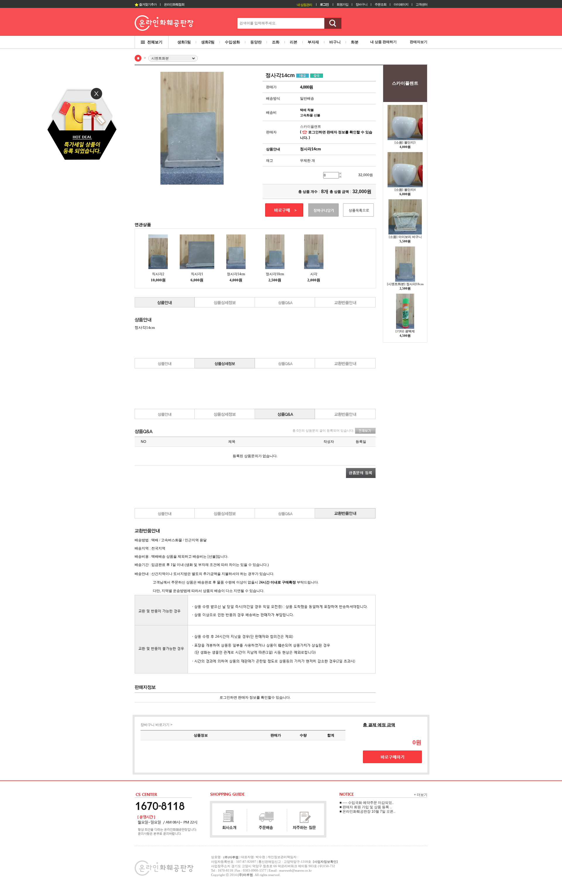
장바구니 (361, 4)
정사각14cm (236, 274)
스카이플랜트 (310, 127)
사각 (313, 274)
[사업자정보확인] (325, 861)
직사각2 (158, 274)
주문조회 (380, 4)
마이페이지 (401, 4)
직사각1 (197, 274)
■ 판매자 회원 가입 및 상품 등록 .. (366, 807)
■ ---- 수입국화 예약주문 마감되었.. (367, 803)
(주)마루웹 (245, 875)
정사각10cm (275, 274)
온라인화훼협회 (174, 4)
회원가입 (342, 4)
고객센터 (421, 4)
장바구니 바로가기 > (156, 725)
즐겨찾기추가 (147, 4)
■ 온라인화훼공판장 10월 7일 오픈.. (367, 811)
